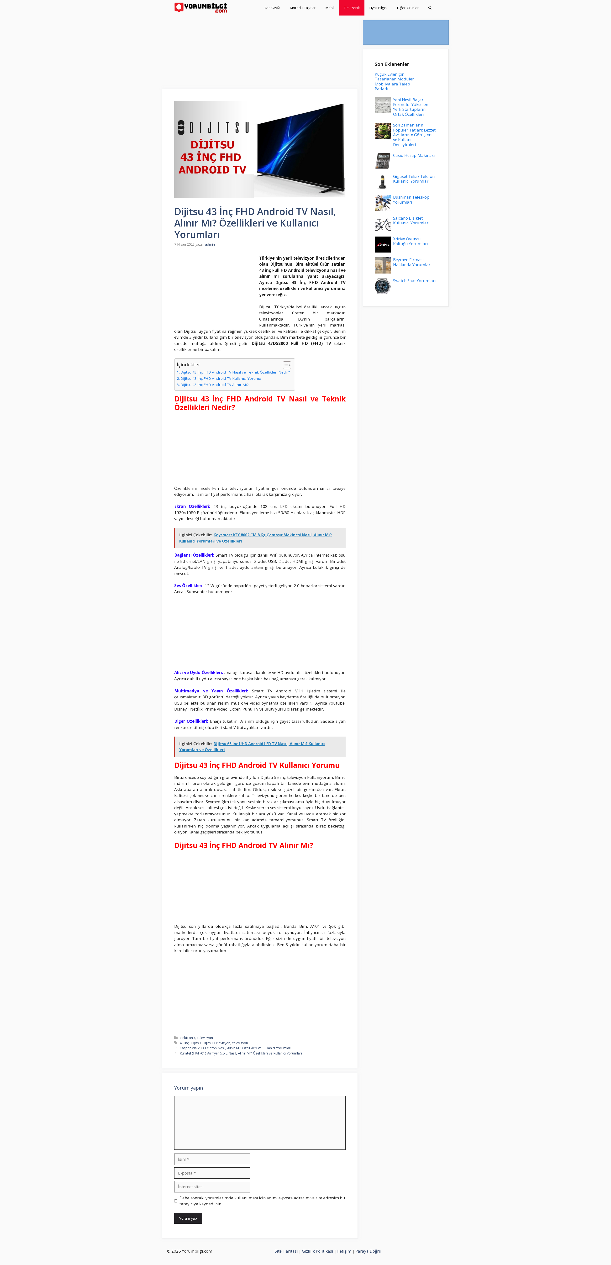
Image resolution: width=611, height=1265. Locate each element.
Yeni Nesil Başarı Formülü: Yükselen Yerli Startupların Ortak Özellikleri (410, 107)
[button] (430, 8)
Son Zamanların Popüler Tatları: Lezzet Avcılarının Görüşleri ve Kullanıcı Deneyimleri (414, 134)
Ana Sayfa (272, 7)
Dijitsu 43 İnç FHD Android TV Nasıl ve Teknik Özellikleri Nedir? (235, 372)
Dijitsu (196, 1043)
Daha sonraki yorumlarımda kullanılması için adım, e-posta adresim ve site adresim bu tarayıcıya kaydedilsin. (262, 1201)
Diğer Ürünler (408, 7)
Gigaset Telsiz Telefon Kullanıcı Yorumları (414, 179)
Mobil (329, 7)
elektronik (187, 1037)
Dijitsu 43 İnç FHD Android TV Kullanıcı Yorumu (220, 378)
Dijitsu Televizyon (216, 1043)
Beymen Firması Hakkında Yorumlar (411, 262)
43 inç (184, 1043)
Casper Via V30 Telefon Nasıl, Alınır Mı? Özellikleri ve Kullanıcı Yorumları (235, 1048)
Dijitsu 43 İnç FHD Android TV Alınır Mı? (214, 384)
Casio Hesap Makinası (414, 155)
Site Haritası (286, 1251)
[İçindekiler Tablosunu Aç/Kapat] (284, 365)
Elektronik (352, 7)
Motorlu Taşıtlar (303, 7)
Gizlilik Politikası (317, 1251)
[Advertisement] (260, 53)
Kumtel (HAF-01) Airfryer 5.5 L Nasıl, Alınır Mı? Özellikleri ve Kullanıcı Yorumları (241, 1053)
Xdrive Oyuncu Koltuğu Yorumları (410, 241)
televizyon (205, 1037)
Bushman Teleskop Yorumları (411, 199)
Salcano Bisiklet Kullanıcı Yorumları (411, 220)
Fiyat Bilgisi (378, 7)
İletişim (344, 1251)
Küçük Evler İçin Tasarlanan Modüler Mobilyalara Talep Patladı (394, 81)
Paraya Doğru (368, 1251)
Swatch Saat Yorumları (414, 280)
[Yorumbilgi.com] (201, 8)
